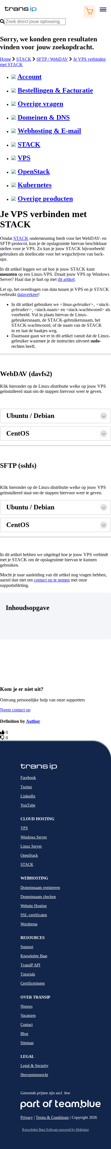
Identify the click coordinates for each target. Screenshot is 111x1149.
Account (29, 76)
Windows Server (33, 837)
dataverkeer (27, 294)
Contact (26, 1025)
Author (33, 721)
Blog (24, 1034)
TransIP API (30, 965)
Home (5, 59)
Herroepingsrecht (34, 1075)
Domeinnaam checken (38, 897)
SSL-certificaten (33, 915)
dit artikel (66, 279)
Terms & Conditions (52, 1117)
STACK (23, 59)
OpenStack (34, 171)
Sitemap (27, 1043)
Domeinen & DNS (44, 117)
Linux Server (31, 846)
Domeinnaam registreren (40, 887)
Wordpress (28, 924)
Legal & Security (34, 1066)
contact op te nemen (52, 579)
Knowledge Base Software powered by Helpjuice (55, 1130)
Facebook (28, 777)
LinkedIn (27, 796)
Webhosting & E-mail (49, 130)
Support (26, 947)
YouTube (27, 805)
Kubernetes (35, 185)
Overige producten (45, 198)
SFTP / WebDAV (52, 59)
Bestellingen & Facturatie (55, 90)
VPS (24, 158)
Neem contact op (15, 709)
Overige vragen (40, 103)
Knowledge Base (33, 956)
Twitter (26, 787)
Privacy (26, 1117)
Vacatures (28, 1015)
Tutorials (27, 974)
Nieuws (26, 1006)
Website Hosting (33, 906)
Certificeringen (32, 983)
